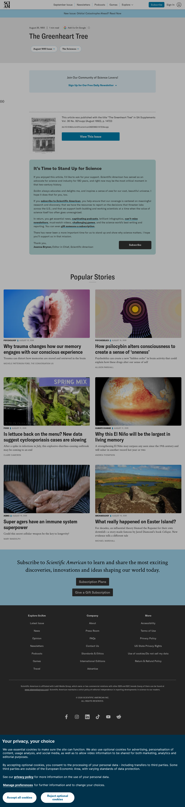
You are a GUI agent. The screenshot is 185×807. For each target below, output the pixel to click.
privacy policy (23, 777)
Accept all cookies (19, 797)
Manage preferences (18, 785)
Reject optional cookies (57, 797)
